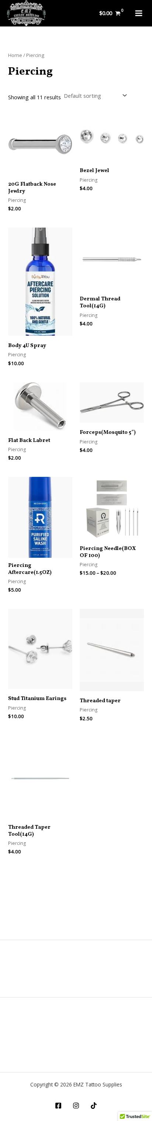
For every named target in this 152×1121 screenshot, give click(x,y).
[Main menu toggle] (138, 13)
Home (15, 55)
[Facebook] (58, 1105)
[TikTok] (93, 1105)
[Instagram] (76, 1105)
